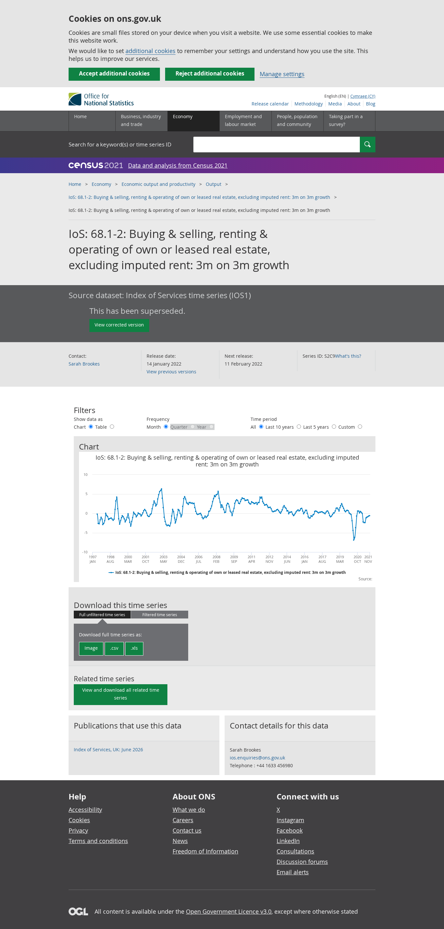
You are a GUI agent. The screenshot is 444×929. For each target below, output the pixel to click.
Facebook (290, 830)
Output (213, 184)
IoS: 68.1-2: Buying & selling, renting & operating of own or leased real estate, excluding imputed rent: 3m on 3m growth (199, 197)
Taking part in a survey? (346, 120)
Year (202, 427)
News (180, 841)
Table (101, 427)
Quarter (179, 427)
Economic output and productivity (158, 184)
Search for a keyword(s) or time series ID (120, 144)
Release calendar (270, 104)
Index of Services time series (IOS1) (188, 295)
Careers (183, 820)
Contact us (187, 830)
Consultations (295, 851)
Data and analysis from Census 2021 (178, 165)
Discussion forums (302, 862)
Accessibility (85, 809)
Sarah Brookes (84, 364)
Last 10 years (280, 427)
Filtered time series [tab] (159, 614)
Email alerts (293, 872)
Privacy (78, 830)
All (254, 427)
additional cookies (150, 51)
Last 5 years (316, 427)
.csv (114, 648)
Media (335, 104)
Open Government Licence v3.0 (228, 911)
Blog (370, 104)
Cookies (79, 820)
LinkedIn (288, 841)
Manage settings (282, 74)
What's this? (348, 356)
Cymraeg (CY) (362, 96)
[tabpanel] (131, 642)
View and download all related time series (120, 694)
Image (91, 648)
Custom (347, 427)
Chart (80, 427)
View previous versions (171, 371)
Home (80, 116)
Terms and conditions (98, 841)
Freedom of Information (205, 851)
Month (154, 427)
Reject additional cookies (210, 73)
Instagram (290, 820)
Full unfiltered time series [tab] (102, 614)
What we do (189, 809)
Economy (101, 184)
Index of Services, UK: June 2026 (108, 749)
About (353, 104)
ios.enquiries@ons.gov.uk (257, 758)
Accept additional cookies (114, 73)
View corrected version (119, 325)
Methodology (308, 104)
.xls (134, 648)
